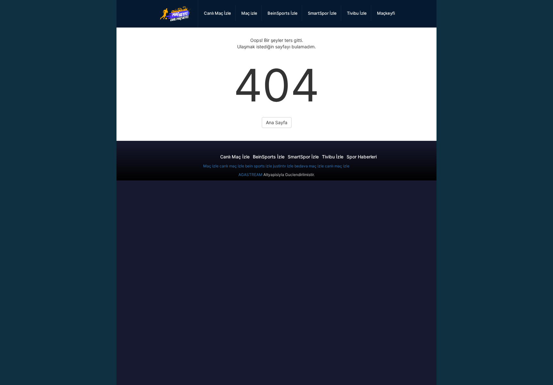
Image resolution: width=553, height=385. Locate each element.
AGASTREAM (250, 174)
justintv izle (283, 166)
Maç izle (211, 166)
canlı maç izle (232, 166)
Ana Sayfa (276, 122)
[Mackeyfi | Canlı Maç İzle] (176, 14)
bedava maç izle (309, 166)
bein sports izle (258, 166)
